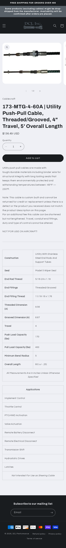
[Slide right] (40, 91)
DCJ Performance (21, 534)
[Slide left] (26, 91)
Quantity (6, 140)
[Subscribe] (51, 512)
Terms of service (34, 538)
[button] (4, 25)
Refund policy (39, 534)
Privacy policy (55, 534)
